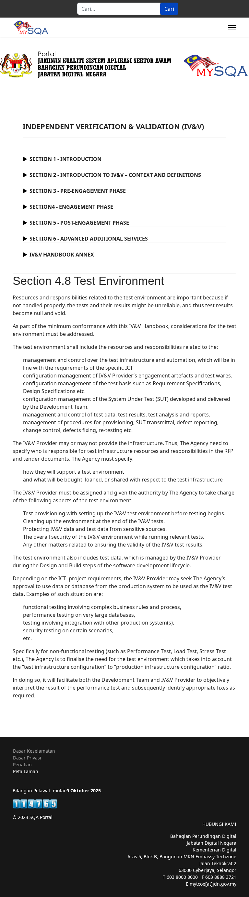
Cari (169, 8)
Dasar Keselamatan (34, 751)
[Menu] (232, 27)
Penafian (22, 764)
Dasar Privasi (27, 758)
